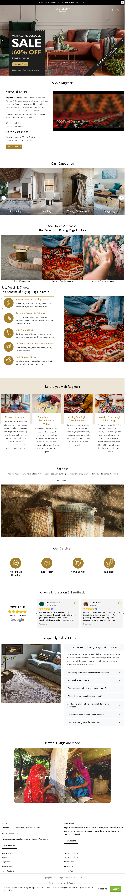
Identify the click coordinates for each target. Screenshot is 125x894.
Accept (114, 889)
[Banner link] (46, 191)
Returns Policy (68, 866)
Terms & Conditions (70, 857)
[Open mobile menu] (3, 10)
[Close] (120, 2)
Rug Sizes (5, 857)
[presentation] (66, 325)
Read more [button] (42, 624)
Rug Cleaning (7, 866)
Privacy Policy (68, 862)
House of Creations (67, 883)
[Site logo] (61, 9)
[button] (1, 40)
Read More (70, 841)
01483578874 (12, 833)
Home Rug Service (8, 871)
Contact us (9, 846)
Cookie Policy (68, 871)
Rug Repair (6, 862)
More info (101, 889)
